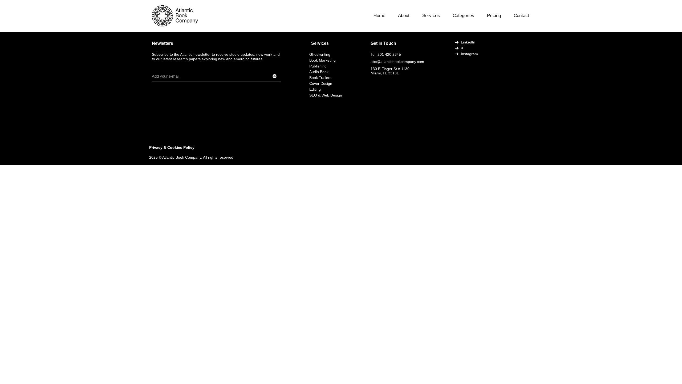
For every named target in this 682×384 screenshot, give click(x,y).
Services (431, 15)
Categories (463, 15)
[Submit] (268, 76)
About (403, 15)
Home (379, 15)
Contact (521, 15)
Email (157, 69)
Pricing (494, 15)
